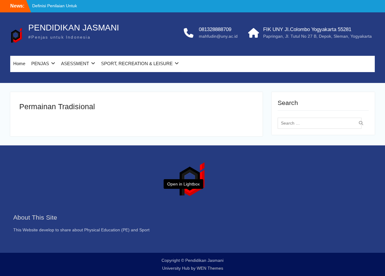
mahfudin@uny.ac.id (218, 36)
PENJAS (40, 63)
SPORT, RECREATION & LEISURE (137, 63)
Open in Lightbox (183, 184)
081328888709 (215, 29)
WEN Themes (210, 268)
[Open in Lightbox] (192, 178)
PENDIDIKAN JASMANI (73, 27)
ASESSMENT (75, 63)
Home (19, 63)
